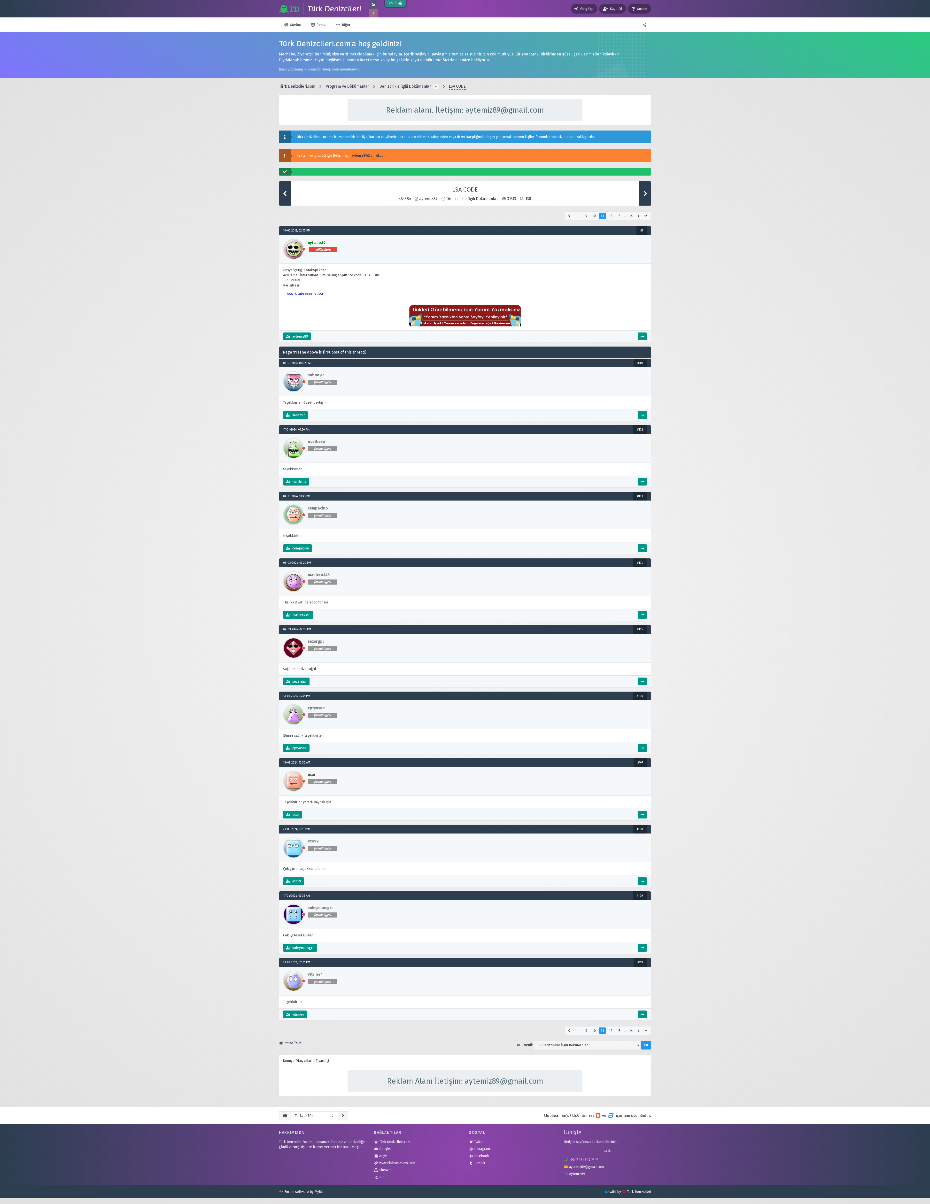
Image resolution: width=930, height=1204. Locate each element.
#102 (640, 429)
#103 (640, 496)
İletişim (385, 1149)
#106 (640, 696)
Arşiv (383, 1156)
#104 (640, 562)
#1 (641, 230)
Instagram (482, 1149)
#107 (640, 762)
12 (610, 216)
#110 (640, 962)
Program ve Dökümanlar (347, 86)
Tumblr (479, 1163)
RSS (382, 1177)
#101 (640, 363)
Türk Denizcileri (639, 1192)
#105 (640, 629)
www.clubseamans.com (397, 1163)
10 (594, 216)
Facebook (481, 1156)
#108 (640, 829)
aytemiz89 (428, 198)
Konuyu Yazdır (293, 1042)
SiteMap (385, 1170)
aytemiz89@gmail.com (368, 156)
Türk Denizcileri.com (297, 86)
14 (631, 216)
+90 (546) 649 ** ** (583, 1160)
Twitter (479, 1142)
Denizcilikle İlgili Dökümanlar (405, 86)
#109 (640, 895)
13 (618, 216)
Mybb (319, 1192)
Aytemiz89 (577, 1174)
